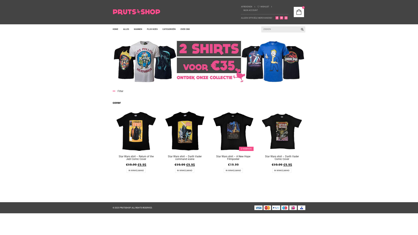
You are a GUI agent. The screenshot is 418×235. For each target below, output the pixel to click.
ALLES (126, 29)
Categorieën (169, 29)
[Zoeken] (302, 29)
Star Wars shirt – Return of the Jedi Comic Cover (136, 158)
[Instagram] (286, 18)
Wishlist (264, 7)
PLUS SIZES (152, 29)
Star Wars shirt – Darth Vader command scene (185, 158)
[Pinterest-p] (281, 18)
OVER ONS (185, 29)
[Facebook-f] (277, 18)
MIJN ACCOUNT (250, 10)
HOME (115, 29)
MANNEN (138, 29)
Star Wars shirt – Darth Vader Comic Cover (282, 158)
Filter (120, 91)
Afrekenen (246, 7)
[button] (209, 91)
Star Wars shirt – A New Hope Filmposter (233, 158)
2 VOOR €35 (246, 149)
